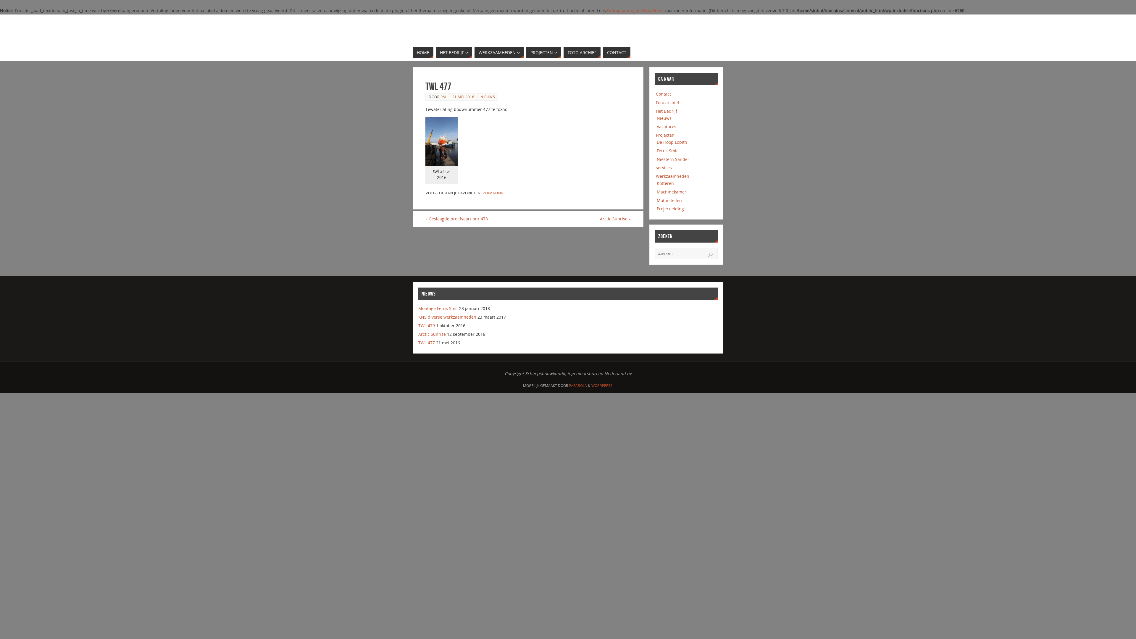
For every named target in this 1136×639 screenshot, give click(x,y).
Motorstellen (669, 200)
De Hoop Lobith (672, 142)
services (664, 167)
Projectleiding (670, 209)
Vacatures (666, 126)
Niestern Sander (673, 159)
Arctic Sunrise (615, 219)
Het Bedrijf (666, 111)
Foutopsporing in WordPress (635, 10)
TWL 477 (426, 343)
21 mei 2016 (463, 96)
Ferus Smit (667, 151)
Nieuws (487, 96)
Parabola (578, 385)
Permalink (493, 193)
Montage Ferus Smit (438, 308)
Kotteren (665, 183)
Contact (663, 94)
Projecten (665, 135)
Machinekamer (671, 192)
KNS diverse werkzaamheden (447, 317)
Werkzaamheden (672, 176)
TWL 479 (426, 325)
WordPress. (602, 385)
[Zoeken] (710, 255)
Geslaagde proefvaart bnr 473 (456, 219)
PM (443, 96)
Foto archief (667, 102)
